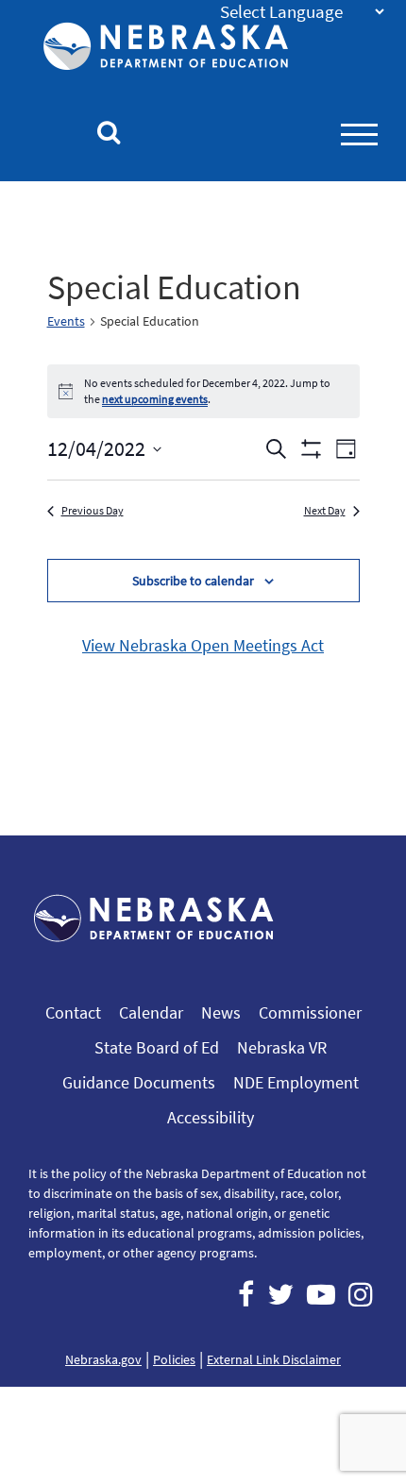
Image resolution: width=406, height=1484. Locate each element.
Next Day (325, 510)
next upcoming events (155, 399)
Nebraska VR (282, 1047)
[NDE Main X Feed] (280, 1294)
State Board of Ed (156, 1047)
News (221, 1012)
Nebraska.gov (103, 1359)
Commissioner (310, 1012)
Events (66, 320)
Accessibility (210, 1117)
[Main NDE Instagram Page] (360, 1294)
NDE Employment (296, 1082)
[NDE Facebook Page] (246, 1294)
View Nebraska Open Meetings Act (203, 645)
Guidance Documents (138, 1082)
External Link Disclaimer (274, 1359)
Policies (174, 1359)
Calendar (151, 1012)
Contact (73, 1012)
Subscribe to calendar (193, 580)
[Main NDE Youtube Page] (321, 1294)
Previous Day (92, 510)
